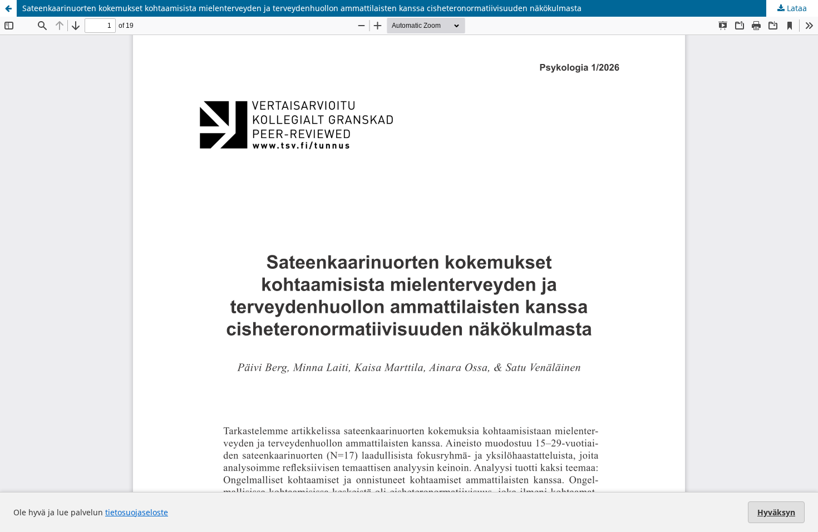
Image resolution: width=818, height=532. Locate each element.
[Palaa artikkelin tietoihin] (8, 8)
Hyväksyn (776, 512)
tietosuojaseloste (136, 512)
